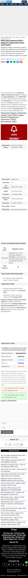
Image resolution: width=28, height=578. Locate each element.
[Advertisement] (14, 20)
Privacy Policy (11, 572)
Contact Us (17, 569)
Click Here (21, 356)
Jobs (7, 4)
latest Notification (8, 97)
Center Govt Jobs (16, 187)
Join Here (21, 360)
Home (2, 4)
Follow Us (21, 366)
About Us (10, 569)
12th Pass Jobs (19, 533)
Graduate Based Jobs (9, 535)
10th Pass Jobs (8, 533)
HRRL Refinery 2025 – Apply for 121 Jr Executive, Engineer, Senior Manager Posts (12, 504)
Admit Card (13, 4)
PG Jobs (21, 539)
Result (21, 4)
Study (6, 1)
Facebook (21, 363)
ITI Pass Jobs (21, 535)
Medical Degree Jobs (10, 539)
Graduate (11, 103)
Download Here (21, 353)
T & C (18, 572)
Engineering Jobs (9, 537)
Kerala (13, 206)
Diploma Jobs (20, 537)
